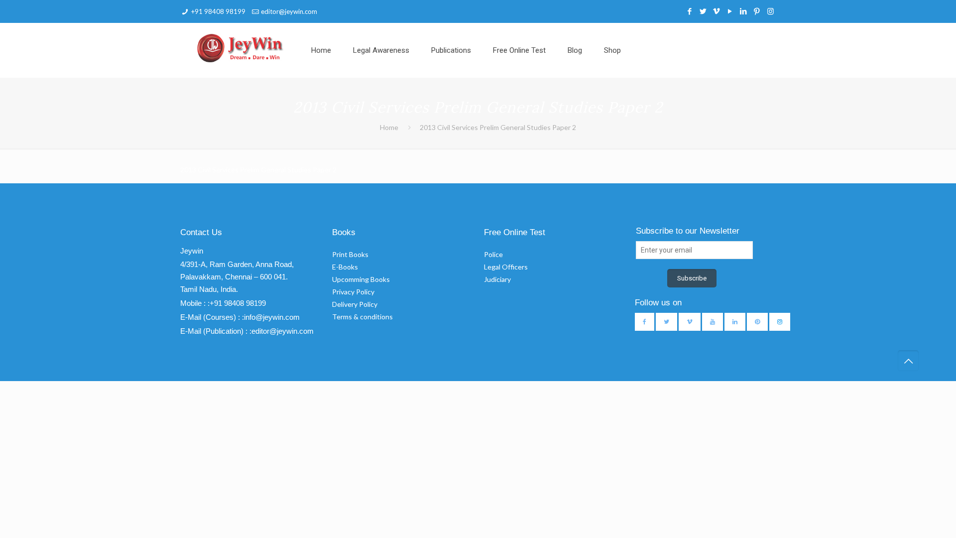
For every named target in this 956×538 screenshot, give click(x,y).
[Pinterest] (757, 10)
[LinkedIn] (743, 10)
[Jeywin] (240, 48)
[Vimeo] (717, 10)
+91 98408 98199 (218, 11)
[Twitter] (703, 10)
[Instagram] (770, 10)
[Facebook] (690, 10)
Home (389, 127)
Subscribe (692, 278)
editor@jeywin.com (289, 11)
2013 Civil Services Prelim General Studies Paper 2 (498, 127)
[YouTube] (730, 10)
